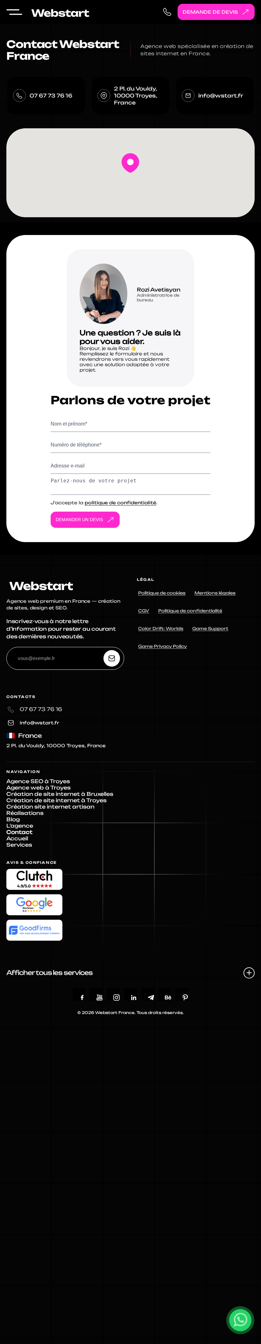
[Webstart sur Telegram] (150, 997)
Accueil (17, 838)
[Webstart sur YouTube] (99, 997)
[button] (130, 163)
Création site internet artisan (50, 806)
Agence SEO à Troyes (38, 781)
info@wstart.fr (220, 95)
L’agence (19, 826)
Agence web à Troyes (38, 787)
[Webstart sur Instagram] (116, 997)
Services (19, 845)
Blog (13, 819)
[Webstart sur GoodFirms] (34, 930)
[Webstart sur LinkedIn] (133, 997)
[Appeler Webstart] (167, 12)
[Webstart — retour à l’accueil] (39, 584)
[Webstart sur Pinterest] (185, 997)
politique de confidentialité (120, 502)
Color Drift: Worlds (160, 628)
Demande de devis (210, 12)
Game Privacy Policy (162, 646)
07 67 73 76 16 (51, 95)
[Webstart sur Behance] (168, 997)
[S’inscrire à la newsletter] (111, 658)
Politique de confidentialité (190, 610)
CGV (143, 610)
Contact (19, 832)
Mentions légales (215, 592)
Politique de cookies (162, 592)
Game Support (210, 628)
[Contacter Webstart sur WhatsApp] (240, 1320)
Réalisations (25, 813)
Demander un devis (79, 519)
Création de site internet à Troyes (56, 800)
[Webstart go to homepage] (59, 12)
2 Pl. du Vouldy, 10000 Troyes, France (135, 95)
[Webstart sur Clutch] (34, 879)
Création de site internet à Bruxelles (59, 794)
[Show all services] (249, 972)
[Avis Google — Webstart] (34, 904)
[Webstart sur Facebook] (82, 997)
